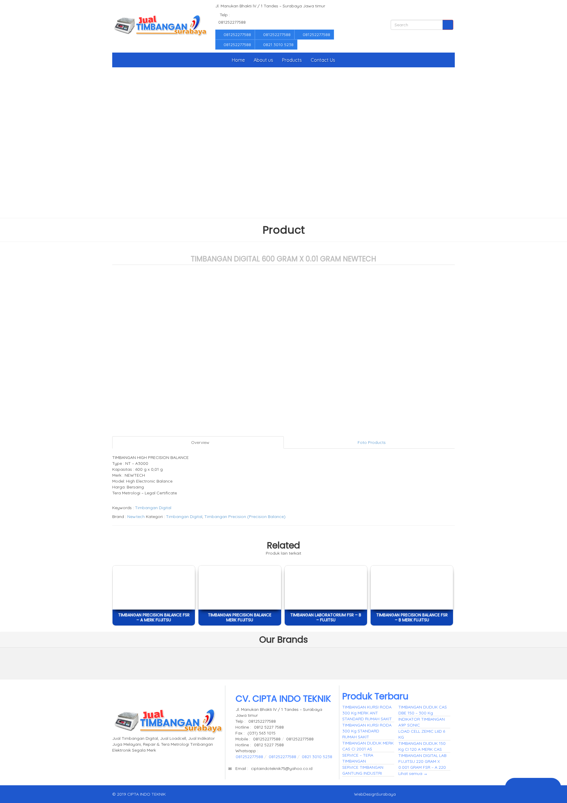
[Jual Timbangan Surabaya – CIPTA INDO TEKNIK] (160, 26)
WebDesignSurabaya (375, 794)
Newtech (136, 516)
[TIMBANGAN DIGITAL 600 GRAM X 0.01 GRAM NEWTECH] (150, 662)
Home (238, 60)
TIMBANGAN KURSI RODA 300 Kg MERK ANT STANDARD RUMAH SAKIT (367, 712)
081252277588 (236, 34)
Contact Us (323, 60)
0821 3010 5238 (278, 44)
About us (263, 60)
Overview (199, 442)
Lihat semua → (413, 773)
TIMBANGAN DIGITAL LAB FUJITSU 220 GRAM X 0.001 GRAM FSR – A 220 (422, 761)
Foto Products (371, 442)
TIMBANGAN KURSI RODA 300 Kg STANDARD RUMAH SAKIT (367, 731)
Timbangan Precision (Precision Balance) (245, 516)
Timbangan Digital (153, 507)
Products (292, 60)
